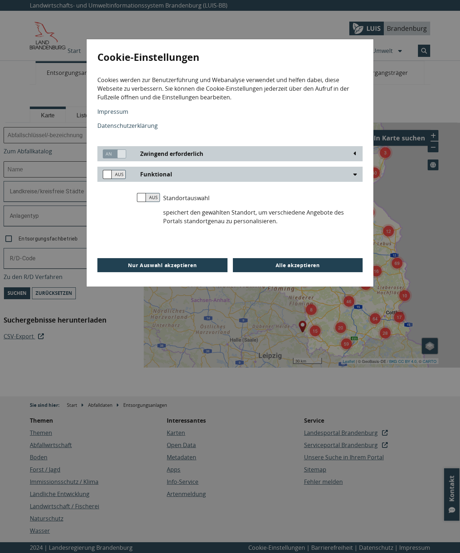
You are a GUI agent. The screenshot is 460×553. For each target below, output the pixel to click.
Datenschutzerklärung (127, 126)
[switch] (112, 153)
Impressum (112, 112)
